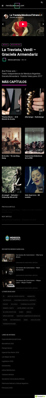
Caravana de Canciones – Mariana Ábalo (29, 256)
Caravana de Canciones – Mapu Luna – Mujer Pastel (28, 281)
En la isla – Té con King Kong (11, 157)
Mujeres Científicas (9, 312)
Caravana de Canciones (24, 262)
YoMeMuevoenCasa (9, 324)
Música (5, 44)
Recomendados (15, 320)
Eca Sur (5, 304)
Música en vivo (16, 44)
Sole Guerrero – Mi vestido (32, 196)
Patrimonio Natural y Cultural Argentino (15, 383)
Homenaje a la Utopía (27, 304)
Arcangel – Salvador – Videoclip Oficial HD (10, 196)
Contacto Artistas (8, 374)
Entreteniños (6, 366)
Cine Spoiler (7, 300)
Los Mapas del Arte (8, 357)
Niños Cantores (8, 316)
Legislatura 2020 (7, 361)
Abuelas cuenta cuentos (16, 296)
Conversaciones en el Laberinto (25, 300)
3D (3, 296)
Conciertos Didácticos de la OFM (33, 157)
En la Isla (14, 304)
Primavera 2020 (7, 388)
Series (26, 320)
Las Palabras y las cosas (25, 308)
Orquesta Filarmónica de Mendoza (28, 316)
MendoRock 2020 (8, 344)
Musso (21, 312)
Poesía (5, 320)
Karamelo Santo (8, 308)
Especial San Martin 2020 (10, 352)
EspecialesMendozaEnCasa (11, 339)
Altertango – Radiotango (34, 117)
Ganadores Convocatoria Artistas (13, 379)
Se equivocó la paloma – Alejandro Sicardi (19, 220)
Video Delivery (35, 320)
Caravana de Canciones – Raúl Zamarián (28, 269)
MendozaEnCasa (14, 60)
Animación (31, 296)
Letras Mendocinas (8, 370)
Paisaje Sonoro (7, 348)
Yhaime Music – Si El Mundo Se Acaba (10, 118)
